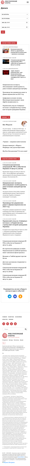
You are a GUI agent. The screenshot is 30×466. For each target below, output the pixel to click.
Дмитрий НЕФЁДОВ (13, 46)
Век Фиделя (7, 125)
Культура (5, 319)
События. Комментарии (9, 158)
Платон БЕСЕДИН (12, 121)
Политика (11, 316)
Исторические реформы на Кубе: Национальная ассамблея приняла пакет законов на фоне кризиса (15, 250)
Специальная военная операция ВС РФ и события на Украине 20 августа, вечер (15, 269)
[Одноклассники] (20, 296)
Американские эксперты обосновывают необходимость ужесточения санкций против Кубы (15, 86)
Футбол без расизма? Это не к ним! (15, 151)
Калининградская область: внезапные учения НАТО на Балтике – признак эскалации (19, 51)
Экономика (18, 316)
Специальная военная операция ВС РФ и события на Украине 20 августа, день (15, 277)
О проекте (5, 340)
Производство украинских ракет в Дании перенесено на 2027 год (14, 204)
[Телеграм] (10, 296)
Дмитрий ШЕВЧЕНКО (13, 68)
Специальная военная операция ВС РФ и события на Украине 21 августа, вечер (18, 62)
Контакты (16, 340)
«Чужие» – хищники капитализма (14, 142)
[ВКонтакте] (15, 296)
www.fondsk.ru (21, 457)
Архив (21, 340)
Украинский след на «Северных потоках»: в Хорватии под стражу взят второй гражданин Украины (14, 107)
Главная (4, 316)
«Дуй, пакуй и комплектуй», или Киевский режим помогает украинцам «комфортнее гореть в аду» (18, 75)
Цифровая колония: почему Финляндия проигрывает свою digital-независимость (13, 100)
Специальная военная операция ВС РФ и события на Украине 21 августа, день (15, 243)
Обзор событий (12, 57)
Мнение (4, 117)
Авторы (11, 340)
